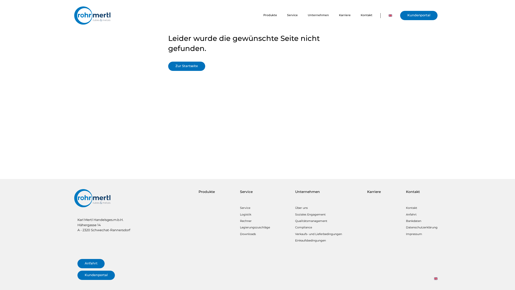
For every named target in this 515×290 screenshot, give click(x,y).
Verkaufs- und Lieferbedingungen (318, 234)
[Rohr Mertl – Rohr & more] (92, 15)
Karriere (345, 15)
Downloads (248, 234)
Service (292, 15)
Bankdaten (413, 221)
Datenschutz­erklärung (422, 227)
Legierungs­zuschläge (255, 227)
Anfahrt (91, 263)
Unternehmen (318, 15)
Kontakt (366, 15)
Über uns (301, 208)
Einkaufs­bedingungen (310, 240)
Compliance (303, 227)
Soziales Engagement (310, 214)
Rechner (246, 221)
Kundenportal (418, 15)
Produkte (270, 15)
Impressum (414, 234)
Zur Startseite (186, 66)
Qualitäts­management (311, 221)
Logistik (245, 214)
